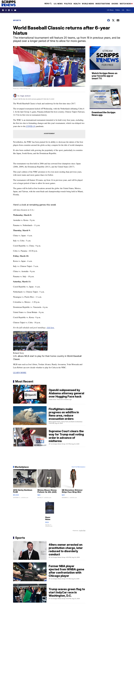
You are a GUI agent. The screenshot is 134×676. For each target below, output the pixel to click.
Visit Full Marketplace (78, 467)
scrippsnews (3, 10)
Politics (68, 4)
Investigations (102, 4)
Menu (47, 3)
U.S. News (58, 4)
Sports (17, 20)
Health (76, 4)
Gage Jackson (25, 96)
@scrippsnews (15, 10)
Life (123, 10)
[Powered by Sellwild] (82, 530)
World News (88, 4)
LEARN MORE (19, 372)
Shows (114, 4)
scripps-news (9, 10)
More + (128, 10)
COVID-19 (30, 126)
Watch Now (125, 4)
